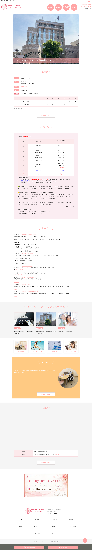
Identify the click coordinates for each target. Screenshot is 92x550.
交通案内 (74, 7)
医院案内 (54, 519)
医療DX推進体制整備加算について (30, 277)
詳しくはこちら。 (59, 454)
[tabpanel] (46, 39)
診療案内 (21, 526)
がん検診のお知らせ (27, 266)
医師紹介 (50, 7)
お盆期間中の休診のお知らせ (29, 234)
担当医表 (58, 7)
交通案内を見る (46, 462)
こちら (38, 213)
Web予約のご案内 (66, 7)
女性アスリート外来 (37, 526)
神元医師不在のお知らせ (28, 253)
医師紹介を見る (46, 394)
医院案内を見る (46, 115)
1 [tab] (13, 65)
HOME (20, 519)
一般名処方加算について (28, 284)
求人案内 (37, 533)
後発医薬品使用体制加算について (30, 291)
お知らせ (54, 533)
